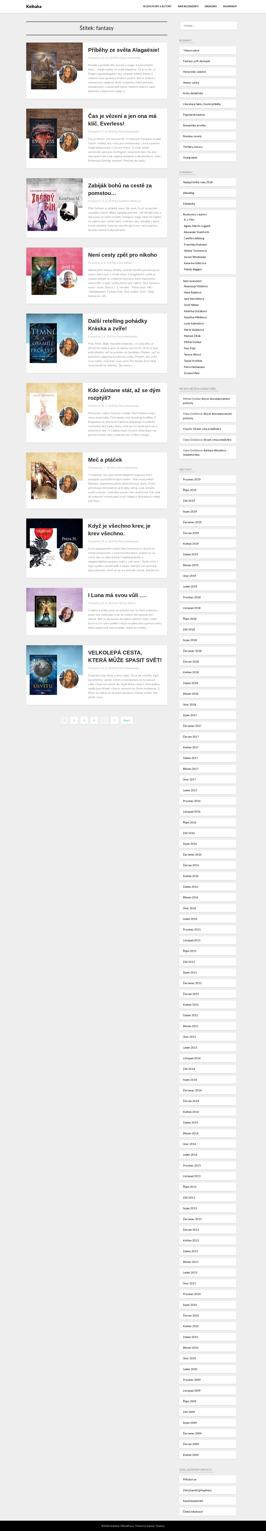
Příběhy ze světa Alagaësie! (123, 50)
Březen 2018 (190, 693)
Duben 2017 (190, 758)
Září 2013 (189, 1197)
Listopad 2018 (191, 608)
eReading (211, 6)
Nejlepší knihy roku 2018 (198, 182)
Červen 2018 (191, 661)
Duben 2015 (190, 1015)
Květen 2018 (191, 672)
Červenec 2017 (192, 725)
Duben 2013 (190, 1251)
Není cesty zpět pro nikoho (122, 255)
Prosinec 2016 (192, 801)
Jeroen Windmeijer (195, 257)
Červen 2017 (191, 736)
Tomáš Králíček (193, 360)
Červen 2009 (191, 1444)
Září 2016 (189, 833)
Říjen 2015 (189, 951)
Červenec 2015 (192, 983)
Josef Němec (124, 262)
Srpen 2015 (190, 972)
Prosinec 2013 (192, 1165)
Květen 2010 (191, 1326)
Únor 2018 (189, 704)
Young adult (190, 157)
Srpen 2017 (190, 715)
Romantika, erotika (194, 125)
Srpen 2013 (190, 1208)
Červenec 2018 (192, 650)
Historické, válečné (194, 71)
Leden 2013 (190, 1272)
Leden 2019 (190, 586)
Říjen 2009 (189, 1401)
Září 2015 (189, 961)
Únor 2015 (189, 1036)
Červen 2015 (191, 994)
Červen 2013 (191, 1229)
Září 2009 (189, 1411)
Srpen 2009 (190, 1422)
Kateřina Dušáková (195, 311)
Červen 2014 (191, 1101)
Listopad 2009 (191, 1390)
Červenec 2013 (192, 1219)
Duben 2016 (190, 886)
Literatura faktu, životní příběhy (202, 104)
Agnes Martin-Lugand (197, 225)
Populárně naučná (194, 114)
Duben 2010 (190, 1337)
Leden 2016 (190, 918)
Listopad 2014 (191, 1058)
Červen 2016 (191, 865)
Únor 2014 (189, 1144)
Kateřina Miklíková (130, 201)
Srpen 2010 (190, 1304)
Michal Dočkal (192, 342)
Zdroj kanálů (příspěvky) (197, 1490)
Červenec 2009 (192, 1433)
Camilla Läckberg (194, 238)
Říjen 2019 (189, 490)
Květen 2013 (191, 1240)
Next (127, 720)
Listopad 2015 (191, 940)
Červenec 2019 (192, 522)
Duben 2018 (190, 683)
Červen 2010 (191, 1315)
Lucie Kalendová (194, 323)
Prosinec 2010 (192, 1294)
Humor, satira (191, 82)
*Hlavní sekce (191, 50)
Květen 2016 (191, 876)
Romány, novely (192, 136)
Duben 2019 (190, 554)
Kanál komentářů (193, 1500)
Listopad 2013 (191, 1176)
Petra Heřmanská (130, 57)
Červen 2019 (191, 533)
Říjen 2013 (189, 1186)
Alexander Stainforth (196, 232)
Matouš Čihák (192, 335)
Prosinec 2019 (192, 479)
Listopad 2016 (191, 811)
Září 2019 (189, 500)
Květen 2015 (191, 1004)
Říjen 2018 (189, 618)
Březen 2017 (190, 768)
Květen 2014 (191, 1111)
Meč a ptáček (105, 460)
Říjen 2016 (189, 822)
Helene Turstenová (195, 250)
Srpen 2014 (190, 1079)
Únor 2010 (189, 1358)
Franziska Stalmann (195, 244)
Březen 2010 (190, 1347)
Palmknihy (230, 6)
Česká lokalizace (193, 1511)
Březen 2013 (190, 1261)
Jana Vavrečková (194, 298)
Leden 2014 (190, 1154)
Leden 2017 (190, 790)
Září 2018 (189, 629)
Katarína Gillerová (195, 263)
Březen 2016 (190, 897)
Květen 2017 (191, 747)
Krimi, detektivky (193, 93)
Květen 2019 (191, 543)
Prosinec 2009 (192, 1379)
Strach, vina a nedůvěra (207, 428)
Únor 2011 (189, 1283)
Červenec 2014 (192, 1090)
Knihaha (33, 6)
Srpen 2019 (190, 511)
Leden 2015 (190, 1047)
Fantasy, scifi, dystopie (196, 61)
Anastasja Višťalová (196, 286)
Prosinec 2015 (192, 929)
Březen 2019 (190, 565)
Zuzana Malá (191, 373)
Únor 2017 (189, 779)
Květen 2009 (191, 1454)
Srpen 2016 (190, 843)
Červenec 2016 (192, 854)
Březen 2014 (190, 1133)
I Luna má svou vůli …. (117, 595)
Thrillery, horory (193, 146)
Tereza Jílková (127, 603)
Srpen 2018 (190, 640)
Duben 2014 (190, 1122)
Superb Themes (156, 1525)
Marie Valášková (194, 329)
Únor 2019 (189, 575)
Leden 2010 (190, 1369)
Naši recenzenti (188, 6)
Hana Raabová (192, 292)
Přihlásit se (189, 1479)
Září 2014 (189, 1068)
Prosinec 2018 (192, 597)
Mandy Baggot (193, 269)
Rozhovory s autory (157, 6)
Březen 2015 (190, 1026)
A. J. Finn (189, 219)
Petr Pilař (189, 348)
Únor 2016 (189, 908)
